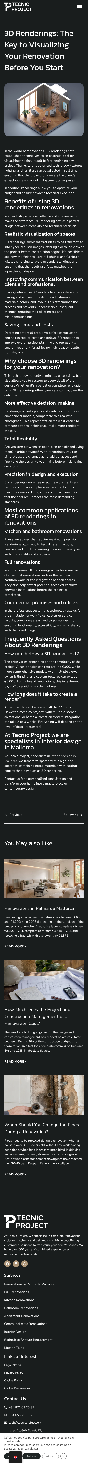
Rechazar (31, 1456)
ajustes (34, 1449)
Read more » (15, 946)
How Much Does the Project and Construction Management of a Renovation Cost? (37, 1017)
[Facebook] (7, 1263)
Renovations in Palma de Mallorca (39, 908)
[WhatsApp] (24, 1263)
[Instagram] (16, 1263)
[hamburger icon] (79, 6)
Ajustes (50, 1456)
